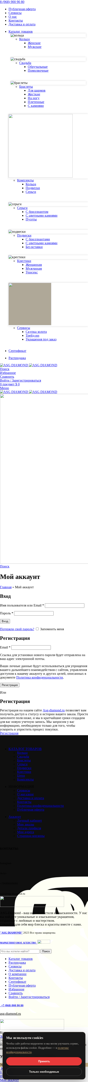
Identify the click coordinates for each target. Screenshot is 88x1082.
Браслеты (24, 760)
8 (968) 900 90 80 (12, 2)
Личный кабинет (29, 820)
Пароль (6, 613)
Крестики (24, 772)
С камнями (36, 105)
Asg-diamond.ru (54, 710)
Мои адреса (25, 832)
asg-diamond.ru (10, 1013)
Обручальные (38, 66)
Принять (44, 1061)
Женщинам (34, 264)
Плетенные (36, 102)
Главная (6, 587)
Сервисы (23, 790)
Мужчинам (34, 268)
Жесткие (34, 94)
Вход (5, 621)
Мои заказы (25, 824)
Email (5, 647)
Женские (34, 43)
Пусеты (31, 219)
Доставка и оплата (30, 798)
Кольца (31, 184)
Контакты (24, 802)
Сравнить (16, 993)
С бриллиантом (37, 211)
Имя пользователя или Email (22, 605)
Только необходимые (44, 1071)
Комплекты (25, 779)
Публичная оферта (30, 809)
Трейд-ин (32, 335)
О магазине (25, 794)
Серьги (31, 192)
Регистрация (10, 685)
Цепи (21, 775)
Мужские (34, 47)
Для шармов (36, 90)
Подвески (33, 188)
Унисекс (32, 272)
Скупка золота (36, 331)
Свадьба (23, 756)
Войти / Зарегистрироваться (29, 997)
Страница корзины (31, 836)
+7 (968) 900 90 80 (12, 1005)
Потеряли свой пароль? (17, 629)
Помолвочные (38, 70)
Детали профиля (29, 828)
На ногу (34, 98)
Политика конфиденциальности (39, 677)
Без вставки (34, 247)
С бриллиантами (38, 239)
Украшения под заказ (41, 339)
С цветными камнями (41, 215)
